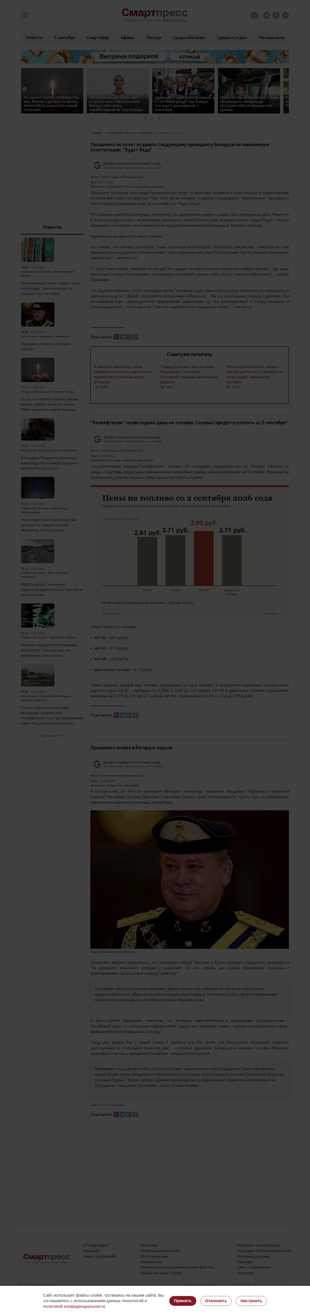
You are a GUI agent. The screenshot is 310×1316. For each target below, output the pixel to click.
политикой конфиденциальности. (74, 1306)
